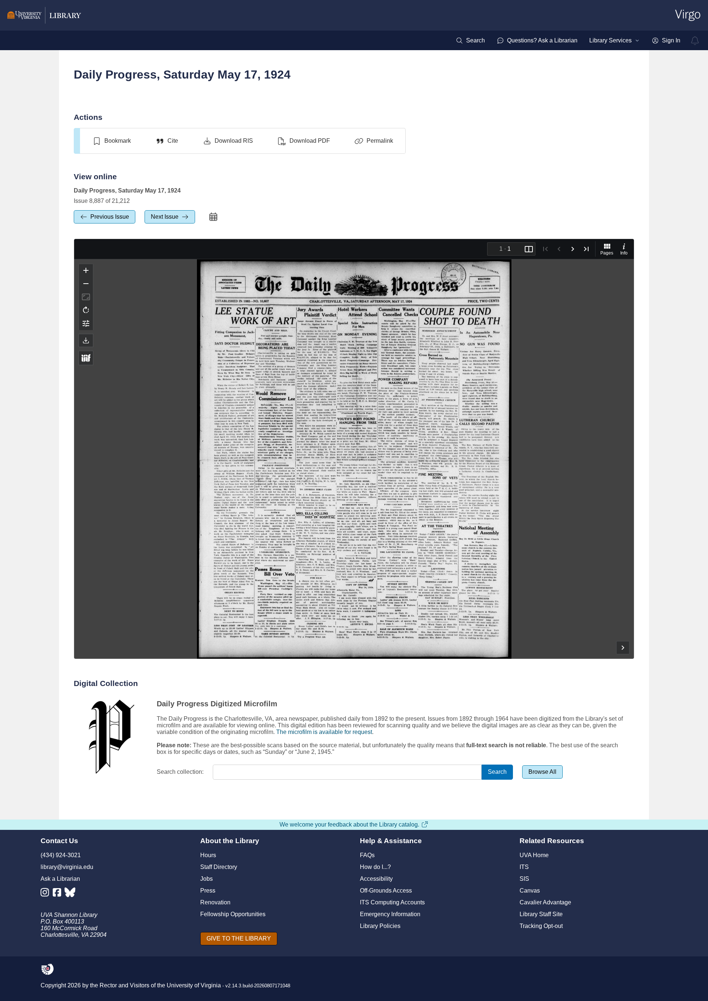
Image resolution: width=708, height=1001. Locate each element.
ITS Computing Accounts (392, 902)
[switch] (111, 141)
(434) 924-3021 (61, 855)
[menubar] (568, 40)
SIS (524, 879)
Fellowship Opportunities (233, 914)
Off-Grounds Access (386, 890)
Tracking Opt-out (541, 926)
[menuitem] (470, 40)
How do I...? (375, 867)
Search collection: (180, 772)
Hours (208, 855)
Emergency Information (390, 914)
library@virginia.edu (67, 867)
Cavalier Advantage (545, 902)
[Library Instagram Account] (47, 894)
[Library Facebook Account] (59, 894)
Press (207, 890)
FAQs (367, 855)
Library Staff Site (541, 914)
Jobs (206, 879)
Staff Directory (218, 867)
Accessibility (376, 879)
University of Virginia (194, 985)
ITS (524, 867)
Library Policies (380, 926)
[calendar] (213, 217)
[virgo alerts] (695, 40)
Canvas (530, 890)
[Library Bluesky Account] (71, 894)
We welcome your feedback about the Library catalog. (349, 824)
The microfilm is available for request (324, 732)
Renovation (215, 902)
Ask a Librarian (60, 879)
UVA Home (534, 855)
